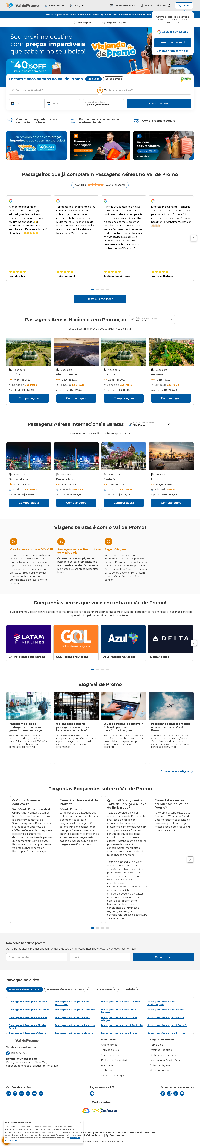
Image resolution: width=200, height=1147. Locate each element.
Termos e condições (87, 1141)
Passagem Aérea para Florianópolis (161, 1003)
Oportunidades (126, 989)
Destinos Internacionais (163, 1055)
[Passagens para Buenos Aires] (28, 456)
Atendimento (109, 1065)
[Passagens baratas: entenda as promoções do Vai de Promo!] (171, 706)
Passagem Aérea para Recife (165, 1017)
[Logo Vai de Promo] (22, 5)
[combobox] (56, 90)
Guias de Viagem (160, 1065)
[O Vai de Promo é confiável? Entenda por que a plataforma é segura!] (123, 706)
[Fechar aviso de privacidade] (80, 1122)
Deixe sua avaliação (100, 299)
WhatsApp (174, 816)
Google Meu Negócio (37, 830)
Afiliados (160, 5)
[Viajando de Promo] (36, 145)
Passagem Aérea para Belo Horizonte (72, 1003)
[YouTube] (182, 1093)
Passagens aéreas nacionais (25, 989)
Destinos (54, 5)
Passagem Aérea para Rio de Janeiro (27, 1027)
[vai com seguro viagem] (163, 145)
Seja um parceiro (111, 1055)
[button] (172, 51)
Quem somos (109, 1044)
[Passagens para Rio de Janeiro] (76, 352)
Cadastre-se (163, 957)
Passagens (85, 22)
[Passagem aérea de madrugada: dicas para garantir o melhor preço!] (28, 706)
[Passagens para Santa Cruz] (123, 456)
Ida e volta (93, 79)
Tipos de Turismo (160, 1070)
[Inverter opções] (100, 90)
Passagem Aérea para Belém (165, 1009)
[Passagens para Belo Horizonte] (171, 352)
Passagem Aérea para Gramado (75, 1009)
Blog (77, 5)
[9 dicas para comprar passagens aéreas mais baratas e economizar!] (76, 706)
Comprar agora (29, 398)
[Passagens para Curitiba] (28, 352)
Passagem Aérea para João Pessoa (118, 1011)
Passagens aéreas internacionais (65, 989)
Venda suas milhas (126, 5)
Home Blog (156, 1044)
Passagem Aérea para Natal (72, 1017)
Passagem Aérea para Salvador (75, 1025)
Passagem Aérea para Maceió (28, 1017)
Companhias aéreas (101, 989)
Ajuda (148, 5)
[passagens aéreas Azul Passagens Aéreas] (123, 639)
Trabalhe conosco (111, 1070)
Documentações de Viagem (166, 1060)
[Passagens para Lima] (171, 456)
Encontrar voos (159, 103)
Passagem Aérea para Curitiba (120, 1001)
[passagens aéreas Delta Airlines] (170, 639)
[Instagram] (169, 1093)
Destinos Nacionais (161, 1050)
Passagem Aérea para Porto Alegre (119, 1019)
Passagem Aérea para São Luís (167, 1025)
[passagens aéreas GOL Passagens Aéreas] (76, 639)
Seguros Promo (114, 562)
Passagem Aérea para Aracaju (28, 1001)
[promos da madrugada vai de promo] (100, 145)
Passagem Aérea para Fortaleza (29, 1009)
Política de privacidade (112, 1141)
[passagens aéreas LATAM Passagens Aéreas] (28, 639)
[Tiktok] (175, 1093)
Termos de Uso (110, 1050)
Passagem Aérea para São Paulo (122, 1025)
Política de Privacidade (115, 1060)
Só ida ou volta (113, 79)
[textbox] (54, 90)
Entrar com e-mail (172, 42)
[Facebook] (162, 1093)
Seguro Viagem (117, 22)
